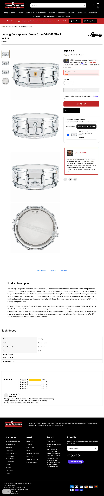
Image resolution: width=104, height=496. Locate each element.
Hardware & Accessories (10, 457)
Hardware (52, 13)
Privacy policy (20, 487)
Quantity (66, 79)
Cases (8, 464)
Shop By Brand (10, 13)
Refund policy (9, 487)
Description (41, 270)
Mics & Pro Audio (49, 16)
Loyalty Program (32, 462)
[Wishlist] (98, 3)
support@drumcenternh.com (54, 445)
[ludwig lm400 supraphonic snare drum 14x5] (35, 75)
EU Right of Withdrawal (12, 493)
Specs (53, 270)
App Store (76, 21)
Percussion (36, 16)
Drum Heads (81, 13)
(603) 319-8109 (51, 441)
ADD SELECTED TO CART (86, 126)
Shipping (66, 55)
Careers (29, 444)
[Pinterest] (75, 179)
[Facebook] (65, 179)
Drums (20, 13)
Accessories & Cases (66, 13)
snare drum (90, 161)
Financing (30, 456)
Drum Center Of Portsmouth (23, 483)
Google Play (91, 21)
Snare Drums (31, 13)
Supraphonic (73, 159)
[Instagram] (76, 455)
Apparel (61, 16)
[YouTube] (79, 455)
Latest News (30, 447)
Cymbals (41, 13)
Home (3, 26)
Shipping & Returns (33, 453)
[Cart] (98, 7)
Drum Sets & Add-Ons (13, 441)
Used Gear (9, 470)
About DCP (30, 441)
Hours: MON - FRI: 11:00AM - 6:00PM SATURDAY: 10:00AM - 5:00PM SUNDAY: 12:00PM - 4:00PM (53, 462)
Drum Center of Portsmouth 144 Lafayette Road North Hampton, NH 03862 (54, 452)
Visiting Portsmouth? (33, 459)
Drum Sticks (92, 13)
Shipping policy (23, 489)
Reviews (64, 270)
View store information (79, 90)
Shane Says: (81, 153)
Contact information (11, 491)
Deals (68, 16)
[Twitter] (70, 179)
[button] (6, 38)
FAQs (28, 450)
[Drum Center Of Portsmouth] (14, 5)
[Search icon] (84, 5)
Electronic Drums (11, 453)
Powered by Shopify (10, 485)
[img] (13, 394)
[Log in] (94, 5)
